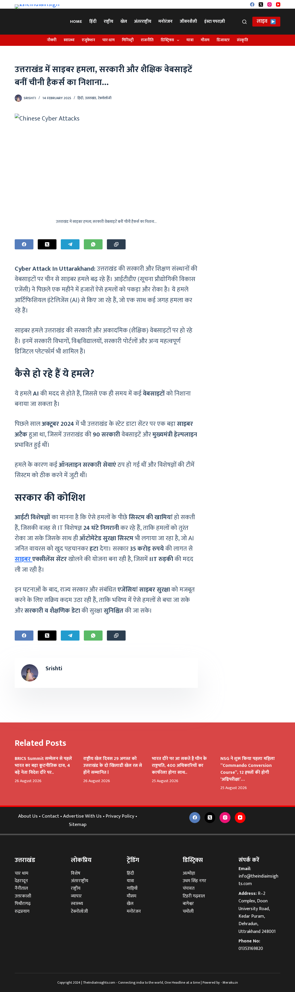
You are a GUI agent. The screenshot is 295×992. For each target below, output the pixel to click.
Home (76, 21)
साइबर (23, 559)
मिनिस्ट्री (128, 40)
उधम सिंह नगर (194, 881)
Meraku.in (230, 982)
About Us (28, 816)
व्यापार (76, 896)
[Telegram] (70, 244)
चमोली (188, 911)
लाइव (262, 21)
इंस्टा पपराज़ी (214, 21)
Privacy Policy (120, 816)
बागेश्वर (188, 904)
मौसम (205, 40)
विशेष (75, 873)
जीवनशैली (188, 21)
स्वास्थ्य (69, 40)
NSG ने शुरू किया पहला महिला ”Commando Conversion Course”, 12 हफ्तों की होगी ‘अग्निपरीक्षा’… (247, 769)
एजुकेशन (88, 40)
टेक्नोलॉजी (104, 98)
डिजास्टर (223, 40)
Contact (50, 816)
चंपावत (188, 888)
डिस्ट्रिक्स (167, 40)
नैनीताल (21, 888)
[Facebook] (252, 4)
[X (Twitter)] (261, 4)
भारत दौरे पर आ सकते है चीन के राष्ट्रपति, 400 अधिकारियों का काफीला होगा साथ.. (179, 765)
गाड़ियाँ (132, 888)
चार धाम (108, 40)
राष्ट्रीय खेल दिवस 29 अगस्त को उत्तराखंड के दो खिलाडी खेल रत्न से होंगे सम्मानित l (112, 765)
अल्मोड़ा (189, 873)
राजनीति (147, 40)
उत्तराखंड (90, 98)
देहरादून (21, 881)
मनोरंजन (165, 21)
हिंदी (93, 21)
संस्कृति (242, 40)
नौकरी (51, 40)
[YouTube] (278, 4)
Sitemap (77, 824)
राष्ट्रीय (108, 21)
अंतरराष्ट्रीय (142, 21)
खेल (123, 21)
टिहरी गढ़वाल (194, 896)
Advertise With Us (82, 816)
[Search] (244, 22)
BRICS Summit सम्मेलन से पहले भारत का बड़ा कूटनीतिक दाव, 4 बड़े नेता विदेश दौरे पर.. (43, 765)
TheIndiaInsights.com (99, 982)
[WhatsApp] (93, 244)
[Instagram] (269, 4)
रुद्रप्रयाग (22, 911)
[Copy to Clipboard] (116, 244)
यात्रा (190, 40)
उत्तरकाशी (23, 896)
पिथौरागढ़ (23, 904)
